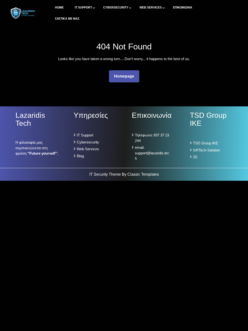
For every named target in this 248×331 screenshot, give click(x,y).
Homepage (126, 76)
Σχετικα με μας (67, 18)
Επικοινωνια (182, 7)
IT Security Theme (105, 174)
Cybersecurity (115, 7)
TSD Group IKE (205, 143)
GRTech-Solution (206, 150)
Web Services (151, 7)
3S (195, 157)
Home (59, 7)
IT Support (83, 7)
